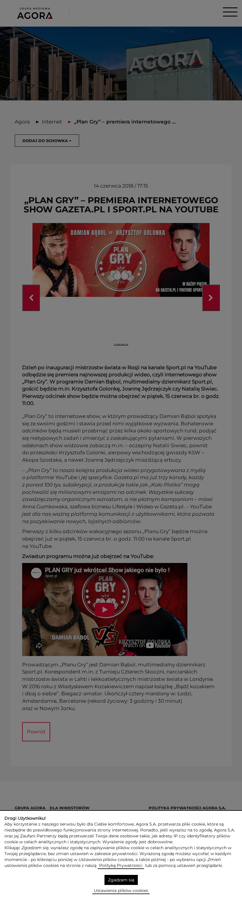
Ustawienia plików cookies (121, 890)
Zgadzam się (121, 880)
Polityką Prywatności (121, 865)
